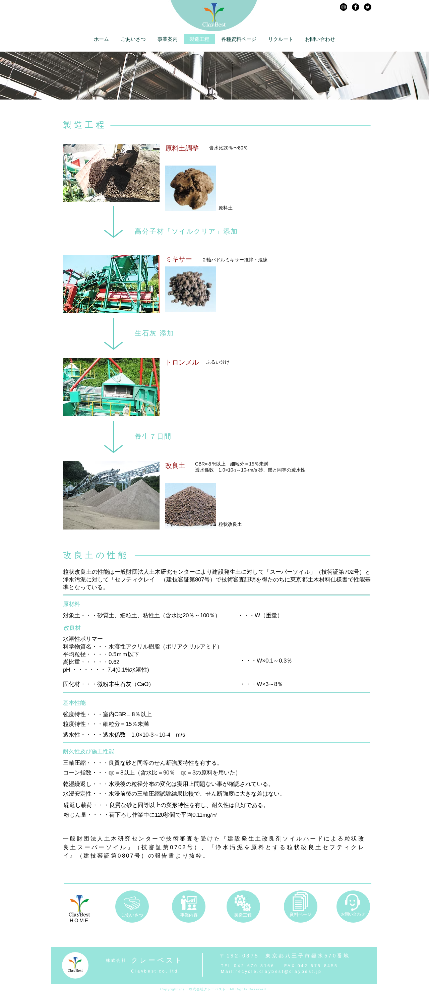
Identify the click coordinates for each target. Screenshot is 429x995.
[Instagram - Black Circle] (343, 7)
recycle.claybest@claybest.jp (279, 971)
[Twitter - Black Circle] (367, 7)
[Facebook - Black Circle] (355, 7)
